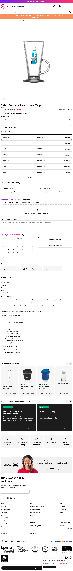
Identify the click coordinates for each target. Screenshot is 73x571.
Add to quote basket (36, 568)
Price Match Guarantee (65, 528)
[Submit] (27, 492)
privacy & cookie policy (62, 563)
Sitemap (32, 522)
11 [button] (22, 246)
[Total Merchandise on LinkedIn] (14, 498)
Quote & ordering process (37, 506)
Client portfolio (5, 524)
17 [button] (17, 249)
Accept (49, 567)
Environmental (63, 519)
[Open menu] (70, 6)
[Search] (70, 12)
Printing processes (35, 512)
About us (3, 506)
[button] (36, 12)
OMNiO (3, 520)
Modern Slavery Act (64, 522)
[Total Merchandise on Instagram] (5, 498)
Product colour (5, 116)
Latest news (33, 519)
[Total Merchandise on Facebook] (2, 498)
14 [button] (3, 249)
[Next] (70, 363)
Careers (3, 530)
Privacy (61, 512)
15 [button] (8, 249)
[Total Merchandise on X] (8, 498)
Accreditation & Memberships (5, 516)
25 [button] (22, 252)
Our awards (4, 512)
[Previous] (67, 363)
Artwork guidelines (35, 509)
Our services (33, 533)
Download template (54, 269)
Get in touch (53, 468)
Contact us (69, 109)
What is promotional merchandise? (35, 526)
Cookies (61, 525)
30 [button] (13, 255)
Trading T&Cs (63, 509)
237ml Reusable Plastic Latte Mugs (25, 21)
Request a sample (12, 269)
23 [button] (13, 252)
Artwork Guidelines (12, 202)
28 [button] (3, 255)
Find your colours (35, 530)
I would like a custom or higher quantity (36, 178)
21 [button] (3, 252)
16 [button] (13, 249)
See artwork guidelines (32, 269)
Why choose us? (5, 509)
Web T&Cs (62, 506)
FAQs (31, 516)
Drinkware (10, 21)
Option (3, 124)
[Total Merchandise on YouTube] (11, 498)
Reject (63, 567)
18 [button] (22, 249)
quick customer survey (36, 15)
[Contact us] (54, 6)
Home (2, 21)
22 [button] (8, 252)
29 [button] (8, 255)
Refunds (61, 516)
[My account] (59, 6)
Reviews (3, 527)
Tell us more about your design (9, 219)
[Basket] (65, 6)
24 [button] (17, 252)
